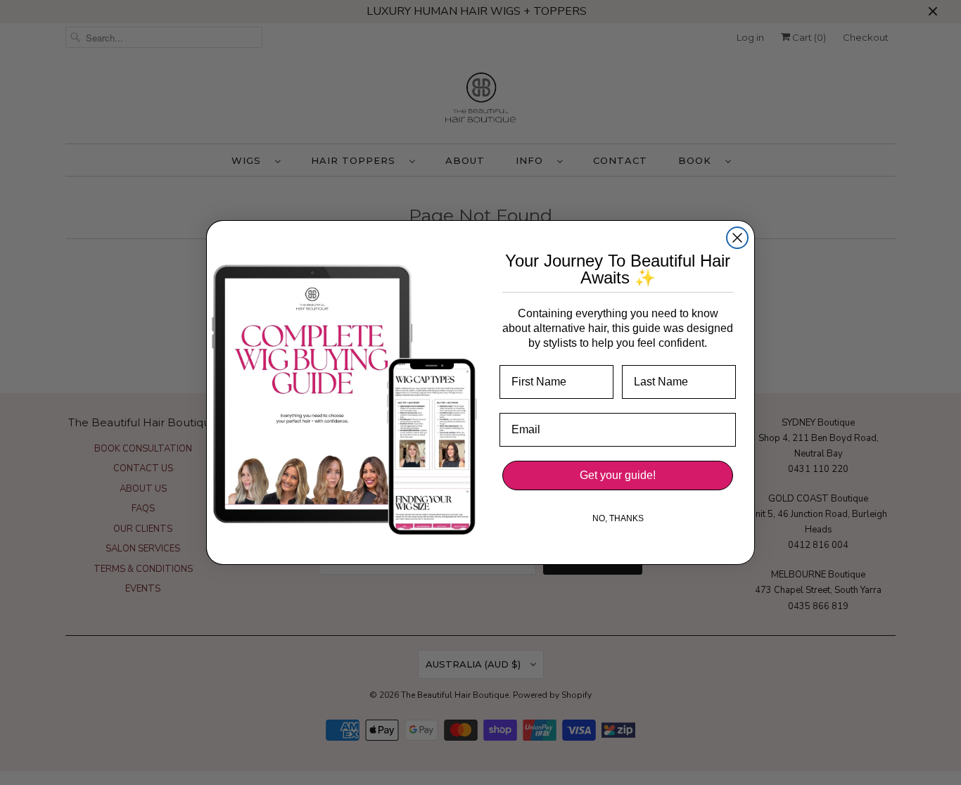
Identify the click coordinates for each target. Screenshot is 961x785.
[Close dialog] (737, 237)
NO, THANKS (618, 518)
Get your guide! (618, 475)
